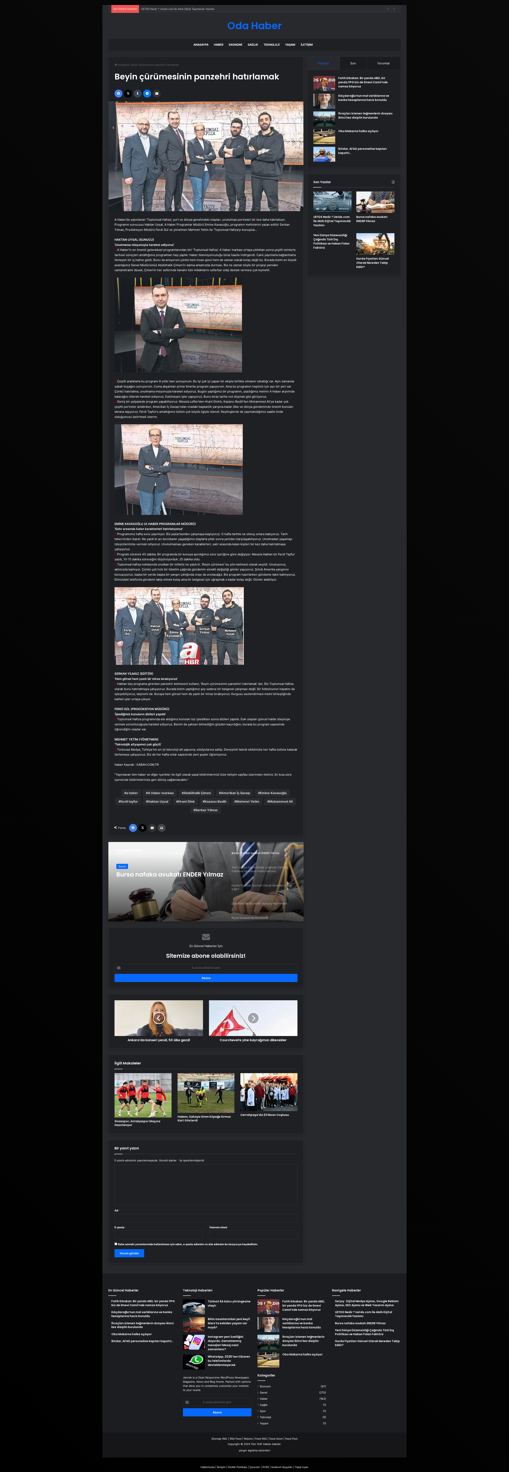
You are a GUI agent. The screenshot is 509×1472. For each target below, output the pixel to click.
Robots (248, 1438)
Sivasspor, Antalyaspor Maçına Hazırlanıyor (137, 1123)
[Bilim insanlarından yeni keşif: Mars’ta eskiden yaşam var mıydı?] (194, 1324)
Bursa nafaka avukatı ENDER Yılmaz (372, 219)
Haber (218, 44)
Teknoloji (272, 44)
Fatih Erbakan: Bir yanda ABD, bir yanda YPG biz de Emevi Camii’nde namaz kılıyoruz (363, 82)
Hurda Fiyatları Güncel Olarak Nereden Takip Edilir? (372, 263)
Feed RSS (261, 1438)
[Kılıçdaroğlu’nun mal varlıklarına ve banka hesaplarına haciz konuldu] (324, 101)
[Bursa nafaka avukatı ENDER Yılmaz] (375, 202)
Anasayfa (200, 44)
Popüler (323, 63)
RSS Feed (236, 1438)
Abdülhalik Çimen (197, 793)
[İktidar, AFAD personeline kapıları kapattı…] (324, 154)
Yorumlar (383, 63)
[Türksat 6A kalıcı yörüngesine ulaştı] (194, 1306)
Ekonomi (235, 44)
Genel (263, 1392)
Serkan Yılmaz (206, 810)
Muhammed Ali (281, 801)
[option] (206, 881)
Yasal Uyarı (301, 1467)
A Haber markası (161, 793)
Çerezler (255, 1467)
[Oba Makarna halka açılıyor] (324, 136)
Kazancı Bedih (215, 801)
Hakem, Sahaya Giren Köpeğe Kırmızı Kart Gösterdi (204, 1118)
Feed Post (291, 1438)
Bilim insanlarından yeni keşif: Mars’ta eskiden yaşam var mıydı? (229, 1323)
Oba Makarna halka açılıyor (358, 131)
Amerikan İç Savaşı (235, 793)
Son (353, 63)
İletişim (307, 44)
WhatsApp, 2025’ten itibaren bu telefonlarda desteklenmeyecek (229, 1361)
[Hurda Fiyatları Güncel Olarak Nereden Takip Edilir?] (375, 244)
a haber (132, 793)
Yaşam (290, 44)
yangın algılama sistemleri (254, 1450)
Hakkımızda (208, 1467)
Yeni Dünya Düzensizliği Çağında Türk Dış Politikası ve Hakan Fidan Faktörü (331, 241)
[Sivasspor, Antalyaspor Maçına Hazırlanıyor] (143, 1095)
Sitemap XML (219, 1438)
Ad (117, 1210)
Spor (263, 1411)
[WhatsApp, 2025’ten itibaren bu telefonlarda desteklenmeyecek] (194, 1362)
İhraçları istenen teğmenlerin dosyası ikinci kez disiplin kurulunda (365, 115)
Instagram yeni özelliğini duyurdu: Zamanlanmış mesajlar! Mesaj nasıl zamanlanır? (225, 1343)
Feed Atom (276, 1438)
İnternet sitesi (218, 1227)
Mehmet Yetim (247, 801)
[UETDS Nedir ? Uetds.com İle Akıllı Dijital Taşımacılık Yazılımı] (332, 202)
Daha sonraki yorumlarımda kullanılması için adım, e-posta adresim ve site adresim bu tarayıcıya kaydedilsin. (188, 1244)
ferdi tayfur (129, 801)
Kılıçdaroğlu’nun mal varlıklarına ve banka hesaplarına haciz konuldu (363, 98)
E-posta (120, 1227)
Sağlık (253, 44)
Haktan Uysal (158, 801)
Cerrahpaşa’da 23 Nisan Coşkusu (264, 1115)
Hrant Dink (186, 801)
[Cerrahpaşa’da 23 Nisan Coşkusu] (268, 1092)
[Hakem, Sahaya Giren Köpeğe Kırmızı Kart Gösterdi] (206, 1093)
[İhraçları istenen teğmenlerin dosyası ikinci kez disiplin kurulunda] (324, 118)
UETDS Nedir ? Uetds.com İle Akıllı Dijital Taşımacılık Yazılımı (332, 221)
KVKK (265, 1467)
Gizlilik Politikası (237, 1467)
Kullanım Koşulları (281, 1467)
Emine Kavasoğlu (273, 793)
